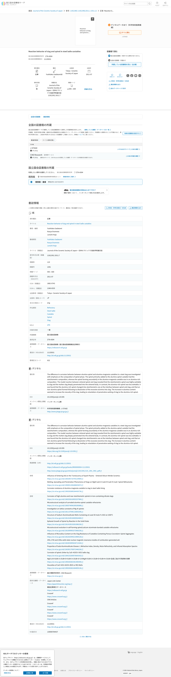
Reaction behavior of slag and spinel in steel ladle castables (69, 223)
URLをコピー (120, 76)
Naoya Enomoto (53, 242)
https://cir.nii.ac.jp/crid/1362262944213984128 (64, 537)
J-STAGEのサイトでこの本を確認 (127, 149)
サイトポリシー (89, 670)
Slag (48, 320)
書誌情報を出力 (115, 84)
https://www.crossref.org (56, 596)
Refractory (51, 307)
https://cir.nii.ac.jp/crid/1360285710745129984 (64, 478)
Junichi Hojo (52, 245)
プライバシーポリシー (75, 670)
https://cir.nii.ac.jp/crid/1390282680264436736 (64, 491)
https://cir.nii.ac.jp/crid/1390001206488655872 (64, 485)
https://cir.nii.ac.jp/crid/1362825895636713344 (64, 543)
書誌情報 (46, 117)
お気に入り (112, 76)
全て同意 (45, 673)
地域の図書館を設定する (132, 133)
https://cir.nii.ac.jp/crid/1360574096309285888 (64, 505)
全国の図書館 (35, 117)
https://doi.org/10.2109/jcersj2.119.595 (61, 451)
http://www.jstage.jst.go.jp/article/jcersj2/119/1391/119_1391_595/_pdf (73, 471)
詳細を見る (88, 89)
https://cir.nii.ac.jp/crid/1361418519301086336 (64, 524)
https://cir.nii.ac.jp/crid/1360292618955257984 (64, 499)
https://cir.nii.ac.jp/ (54, 576)
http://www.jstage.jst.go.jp (57, 411)
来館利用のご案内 (68, 177)
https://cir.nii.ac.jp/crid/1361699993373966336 (64, 530)
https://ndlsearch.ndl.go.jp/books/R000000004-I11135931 (68, 467)
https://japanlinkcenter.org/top (58, 584)
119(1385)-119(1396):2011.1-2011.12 (83, 11)
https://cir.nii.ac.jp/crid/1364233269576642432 (64, 555)
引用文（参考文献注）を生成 (120, 81)
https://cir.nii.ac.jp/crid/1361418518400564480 (64, 518)
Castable (50, 314)
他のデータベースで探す (118, 88)
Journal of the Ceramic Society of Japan (48, 11)
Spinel (49, 317)
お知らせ (63, 670)
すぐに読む (126, 32)
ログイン (165, 5)
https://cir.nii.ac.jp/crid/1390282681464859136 (64, 568)
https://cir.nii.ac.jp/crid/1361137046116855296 (64, 511)
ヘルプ (157, 5)
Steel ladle (51, 311)
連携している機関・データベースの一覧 (96, 130)
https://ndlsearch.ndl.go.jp (57, 347)
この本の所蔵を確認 (132, 156)
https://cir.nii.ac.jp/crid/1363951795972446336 (64, 549)
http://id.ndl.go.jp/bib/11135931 (59, 355)
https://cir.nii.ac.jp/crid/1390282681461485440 (64, 562)
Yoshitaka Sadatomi (54, 239)
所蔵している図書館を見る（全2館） (125, 64)
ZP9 (48, 325)
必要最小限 (29, 673)
